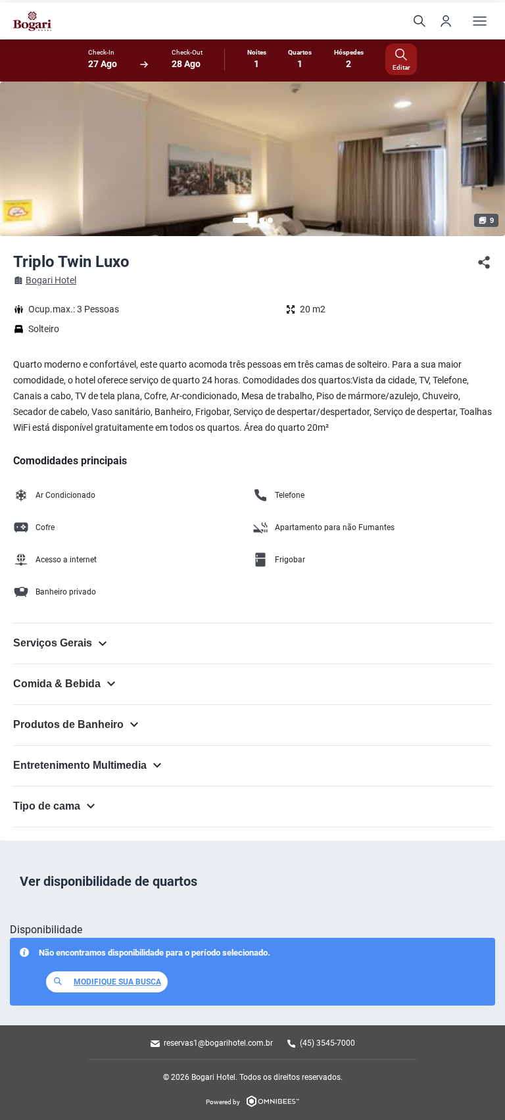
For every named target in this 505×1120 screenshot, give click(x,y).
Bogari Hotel (51, 280)
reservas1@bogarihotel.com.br (218, 1043)
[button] (244, 220)
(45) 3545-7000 (327, 1043)
